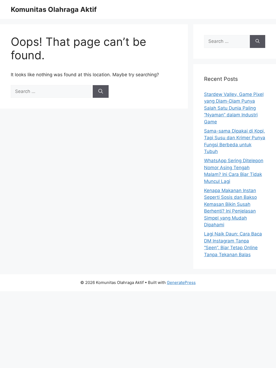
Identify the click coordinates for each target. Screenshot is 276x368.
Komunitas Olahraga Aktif (54, 9)
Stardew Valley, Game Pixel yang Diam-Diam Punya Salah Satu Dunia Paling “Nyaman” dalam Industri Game (234, 108)
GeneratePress (181, 282)
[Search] (101, 91)
